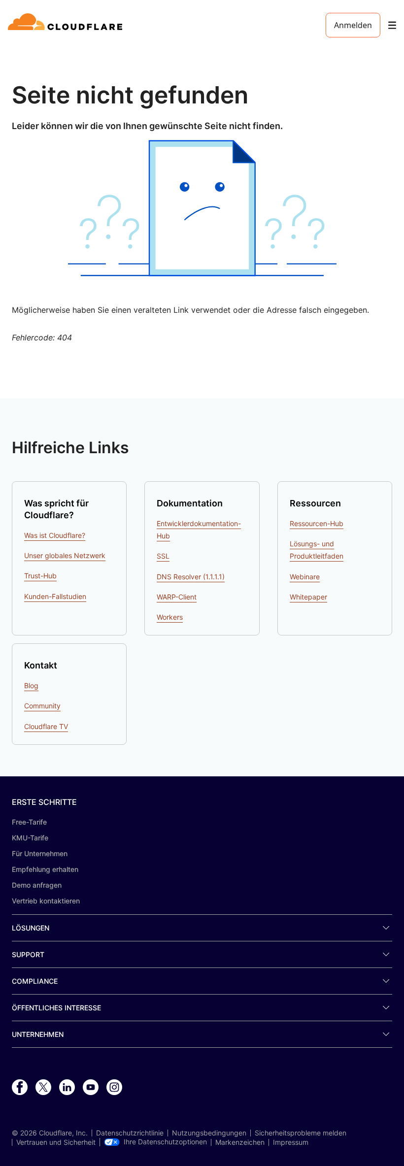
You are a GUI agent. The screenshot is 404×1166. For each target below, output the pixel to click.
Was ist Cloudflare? (54, 535)
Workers (170, 617)
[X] (43, 1087)
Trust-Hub (40, 575)
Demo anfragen (37, 885)
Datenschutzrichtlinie (130, 1133)
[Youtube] (91, 1087)
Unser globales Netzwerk (64, 555)
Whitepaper (308, 597)
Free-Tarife (29, 822)
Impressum (290, 1142)
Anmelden (353, 25)
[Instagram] (114, 1087)
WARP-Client (177, 597)
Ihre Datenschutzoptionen (165, 1142)
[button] (202, 208)
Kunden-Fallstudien (55, 596)
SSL (163, 556)
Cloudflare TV (46, 726)
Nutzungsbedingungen (209, 1133)
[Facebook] (20, 1087)
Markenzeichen (240, 1142)
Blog (31, 685)
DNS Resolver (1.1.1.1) (191, 576)
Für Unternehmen (39, 853)
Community (42, 705)
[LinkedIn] (67, 1087)
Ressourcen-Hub (316, 523)
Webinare (305, 576)
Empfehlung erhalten (45, 869)
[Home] (67, 25)
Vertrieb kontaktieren (46, 901)
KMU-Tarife (30, 837)
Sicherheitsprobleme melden (300, 1133)
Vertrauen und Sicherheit (56, 1142)
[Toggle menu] (392, 25)
